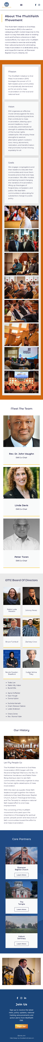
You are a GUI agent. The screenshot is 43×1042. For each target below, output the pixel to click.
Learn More (21, 875)
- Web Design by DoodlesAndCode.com (21, 1038)
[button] (21, 5)
